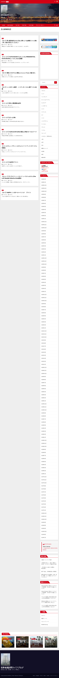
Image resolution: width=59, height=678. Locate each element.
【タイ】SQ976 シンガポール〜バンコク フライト (16, 192)
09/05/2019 (5, 105)
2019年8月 (43, 416)
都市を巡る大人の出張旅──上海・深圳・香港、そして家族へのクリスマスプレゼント (49, 576)
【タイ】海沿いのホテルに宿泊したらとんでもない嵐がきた (18, 73)
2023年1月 (43, 291)
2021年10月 (43, 337)
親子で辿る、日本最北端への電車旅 (48, 571)
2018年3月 (43, 467)
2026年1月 (43, 182)
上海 (42, 139)
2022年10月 (43, 300)
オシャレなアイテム (45, 99)
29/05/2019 (5, 44)
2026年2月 (43, 179)
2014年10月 (43, 531)
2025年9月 (43, 194)
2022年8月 (43, 306)
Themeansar (21, 675)
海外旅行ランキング (45, 167)
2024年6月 (43, 239)
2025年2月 (43, 215)
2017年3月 (43, 504)
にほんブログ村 (44, 171)
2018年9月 (43, 449)
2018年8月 (43, 452)
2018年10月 (43, 446)
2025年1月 (43, 218)
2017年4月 (43, 501)
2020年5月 (43, 388)
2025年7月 (43, 200)
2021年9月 (43, 340)
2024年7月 (43, 236)
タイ (2, 38)
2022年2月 (43, 324)
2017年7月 (43, 491)
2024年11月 (43, 224)
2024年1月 (43, 255)
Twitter (24, 25)
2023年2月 (43, 288)
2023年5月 (43, 279)
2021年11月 (43, 334)
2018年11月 (43, 443)
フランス (43, 127)
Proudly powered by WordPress (6, 675)
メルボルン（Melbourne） (46, 136)
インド (42, 93)
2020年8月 (43, 379)
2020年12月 (43, 367)
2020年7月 (43, 382)
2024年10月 (43, 227)
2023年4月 (43, 282)
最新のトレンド (44, 148)
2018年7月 (43, 455)
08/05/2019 (5, 119)
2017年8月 (43, 488)
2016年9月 (43, 522)
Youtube (31, 25)
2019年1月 (43, 437)
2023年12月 (43, 258)
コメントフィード (45, 621)
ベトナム (43, 130)
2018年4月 (43, 464)
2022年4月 (43, 318)
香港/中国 (43, 157)
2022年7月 (43, 309)
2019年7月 (43, 419)
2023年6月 (43, 276)
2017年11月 (43, 479)
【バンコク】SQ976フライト (10, 162)
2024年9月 (43, 230)
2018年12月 (43, 440)
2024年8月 (43, 233)
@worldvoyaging (47, 544)
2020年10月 (43, 373)
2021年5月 (43, 352)
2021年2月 (43, 361)
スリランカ (43, 111)
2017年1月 (43, 510)
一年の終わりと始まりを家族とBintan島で (36, 642)
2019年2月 (43, 434)
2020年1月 (43, 400)
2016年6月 (43, 528)
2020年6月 (43, 385)
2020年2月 (43, 397)
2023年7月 (43, 273)
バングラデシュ (44, 121)
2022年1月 (43, 327)
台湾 (42, 142)
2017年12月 (43, 476)
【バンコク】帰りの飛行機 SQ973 (11, 103)
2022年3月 (43, 321)
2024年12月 (43, 221)
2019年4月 (43, 428)
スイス (42, 108)
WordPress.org (44, 624)
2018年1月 (43, 473)
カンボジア (43, 102)
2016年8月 (43, 525)
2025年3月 (43, 212)
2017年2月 (43, 507)
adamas (10, 44)
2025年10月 (43, 191)
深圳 (42, 154)
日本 (42, 145)
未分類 (42, 151)
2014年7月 (43, 537)
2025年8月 (43, 197)
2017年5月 (43, 498)
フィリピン (43, 124)
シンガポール (44, 105)
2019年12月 (43, 403)
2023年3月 (43, 285)
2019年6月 (43, 422)
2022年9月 (43, 303)
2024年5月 (43, 242)
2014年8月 (43, 534)
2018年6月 (43, 458)
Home (3, 25)
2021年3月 (43, 358)
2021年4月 (43, 355)
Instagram (10, 25)
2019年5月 (43, 425)
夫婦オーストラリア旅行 (47, 559)
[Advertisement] (49, 67)
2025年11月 (43, 188)
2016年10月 (43, 519)
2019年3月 (43, 431)
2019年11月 (43, 406)
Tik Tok (17, 25)
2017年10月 (43, 482)
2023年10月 (43, 264)
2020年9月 (43, 376)
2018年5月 (43, 461)
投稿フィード (44, 618)
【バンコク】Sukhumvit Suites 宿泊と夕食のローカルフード (19, 132)
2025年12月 (43, 185)
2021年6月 (43, 349)
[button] (54, 25)
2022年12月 (43, 294)
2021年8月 (43, 343)
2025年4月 (43, 209)
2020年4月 (43, 391)
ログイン (43, 615)
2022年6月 (43, 312)
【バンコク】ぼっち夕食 (8, 117)
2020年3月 (43, 394)
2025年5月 (43, 206)
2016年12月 (43, 513)
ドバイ (42, 118)
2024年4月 (43, 245)
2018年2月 (43, 470)
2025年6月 (43, 203)
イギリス (43, 90)
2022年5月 (43, 315)
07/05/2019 (5, 180)
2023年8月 (43, 270)
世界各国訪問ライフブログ (12, 667)
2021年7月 (43, 346)
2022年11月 (43, 297)
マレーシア (43, 133)
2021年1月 (43, 364)
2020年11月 (43, 370)
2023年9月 (43, 267)
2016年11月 (43, 516)
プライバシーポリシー (40, 25)
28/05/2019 (5, 60)
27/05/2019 (5, 91)
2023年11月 (43, 261)
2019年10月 (43, 409)
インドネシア (44, 96)
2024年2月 (43, 252)
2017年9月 (43, 485)
